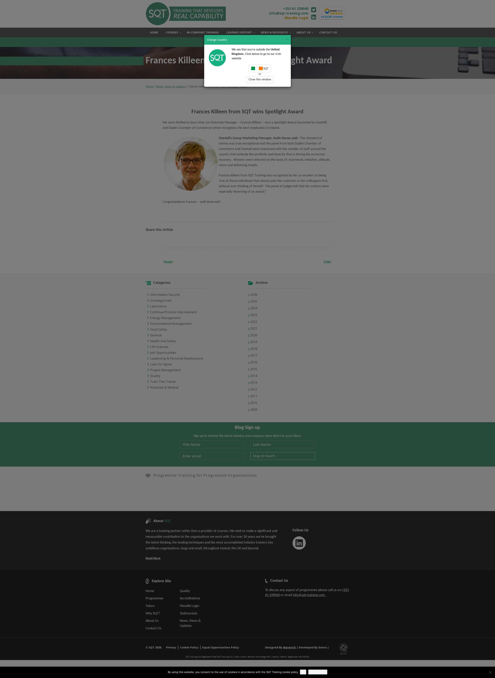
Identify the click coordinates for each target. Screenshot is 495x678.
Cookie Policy (318, 672)
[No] (490, 672)
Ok (303, 672)
